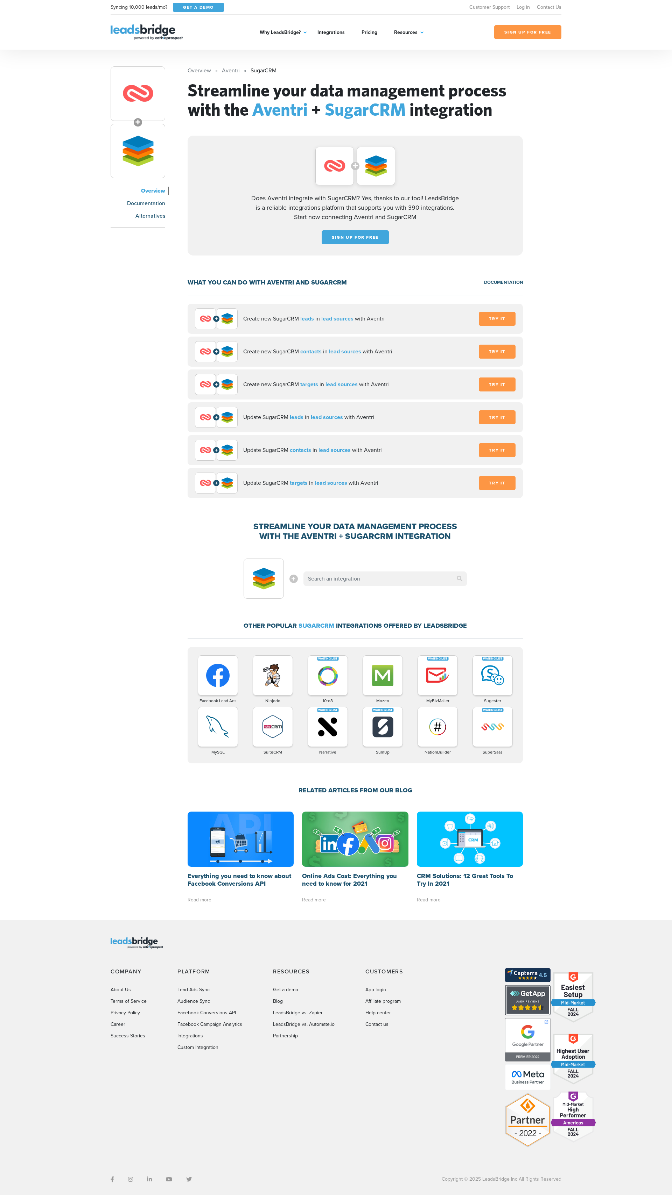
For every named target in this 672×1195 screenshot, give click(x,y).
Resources (406, 32)
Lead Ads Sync (193, 989)
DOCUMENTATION (503, 282)
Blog (278, 1001)
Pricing (369, 32)
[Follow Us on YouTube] (169, 1179)
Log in (523, 7)
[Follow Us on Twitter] (189, 1179)
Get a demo (285, 989)
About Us (121, 989)
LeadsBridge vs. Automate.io (304, 1024)
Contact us (376, 1024)
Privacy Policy (125, 1012)
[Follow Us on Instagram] (130, 1179)
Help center (378, 1012)
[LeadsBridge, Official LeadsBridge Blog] (147, 32)
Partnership (285, 1035)
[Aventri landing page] (138, 93)
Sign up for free (355, 237)
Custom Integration (197, 1047)
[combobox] (385, 578)
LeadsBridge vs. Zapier (298, 1012)
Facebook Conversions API (206, 1012)
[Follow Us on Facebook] (112, 1179)
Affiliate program (383, 1001)
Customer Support (489, 7)
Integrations (331, 32)
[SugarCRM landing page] (138, 151)
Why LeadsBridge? (280, 32)
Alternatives (150, 216)
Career (118, 1024)
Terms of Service (129, 1001)
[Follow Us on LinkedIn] (149, 1179)
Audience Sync (193, 1001)
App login (375, 989)
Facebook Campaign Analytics (209, 1024)
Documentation (146, 203)
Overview (153, 191)
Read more (199, 900)
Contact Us (549, 7)
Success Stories (128, 1035)
